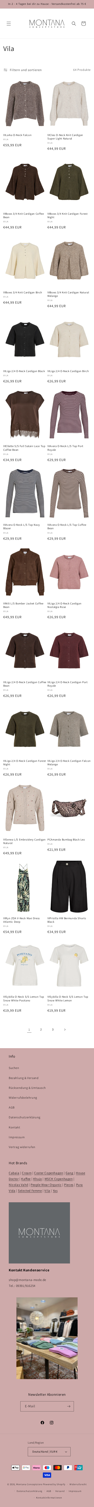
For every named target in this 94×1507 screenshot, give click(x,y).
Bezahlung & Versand (23, 1078)
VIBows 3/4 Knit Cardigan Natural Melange (68, 294)
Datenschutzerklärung (24, 1117)
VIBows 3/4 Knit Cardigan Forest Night (67, 215)
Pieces (68, 1185)
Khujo (37, 1179)
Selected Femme (30, 1191)
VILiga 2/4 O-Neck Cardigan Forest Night (24, 762)
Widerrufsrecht (78, 1484)
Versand (60, 1491)
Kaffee (26, 1179)
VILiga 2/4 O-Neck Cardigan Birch (68, 371)
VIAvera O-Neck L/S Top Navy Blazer (21, 526)
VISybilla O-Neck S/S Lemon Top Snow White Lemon (67, 998)
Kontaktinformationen (49, 1497)
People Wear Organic (46, 1185)
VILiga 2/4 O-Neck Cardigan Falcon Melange (69, 762)
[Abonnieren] (69, 1406)
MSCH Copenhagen (59, 1179)
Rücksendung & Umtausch (27, 1088)
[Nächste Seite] (65, 1029)
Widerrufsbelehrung (23, 1098)
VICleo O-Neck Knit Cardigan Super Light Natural (65, 136)
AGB (12, 1107)
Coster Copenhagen (48, 1173)
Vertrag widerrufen (22, 1147)
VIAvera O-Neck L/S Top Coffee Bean (66, 526)
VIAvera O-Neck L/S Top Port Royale (65, 447)
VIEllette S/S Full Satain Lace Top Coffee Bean (24, 447)
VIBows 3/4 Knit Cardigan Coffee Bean (23, 215)
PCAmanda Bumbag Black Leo (66, 839)
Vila (47, 1191)
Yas (55, 1191)
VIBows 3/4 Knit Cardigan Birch (22, 292)
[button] (9, 23)
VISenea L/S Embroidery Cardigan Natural (24, 841)
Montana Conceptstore (29, 1484)
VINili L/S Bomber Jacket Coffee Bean (23, 605)
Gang (69, 1173)
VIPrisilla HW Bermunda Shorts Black (66, 920)
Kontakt (14, 1127)
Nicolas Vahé (18, 1185)
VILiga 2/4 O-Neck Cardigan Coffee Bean (24, 683)
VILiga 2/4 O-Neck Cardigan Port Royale (67, 683)
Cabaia (14, 1173)
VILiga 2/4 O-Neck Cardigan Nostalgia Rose (64, 605)
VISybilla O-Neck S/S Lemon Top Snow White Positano (23, 998)
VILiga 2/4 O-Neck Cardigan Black (24, 371)
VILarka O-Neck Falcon (17, 135)
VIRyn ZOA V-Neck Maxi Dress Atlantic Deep (21, 920)
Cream (26, 1173)
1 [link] (29, 1029)
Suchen (14, 1068)
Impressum (17, 1137)
